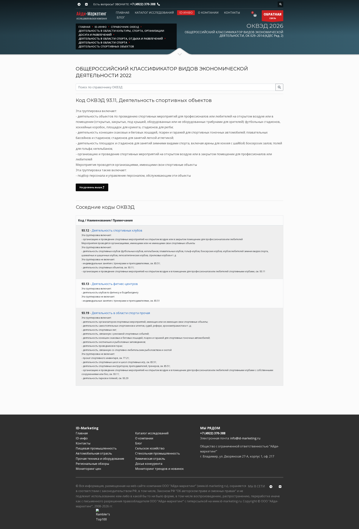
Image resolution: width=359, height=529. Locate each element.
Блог (121, 17)
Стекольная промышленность (157, 453)
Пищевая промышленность (96, 448)
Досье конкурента (148, 464)
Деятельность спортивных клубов (117, 230)
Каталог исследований (154, 12)
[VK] (86, 4)
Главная (122, 12)
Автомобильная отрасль (94, 453)
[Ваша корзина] (255, 15)
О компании (208, 12)
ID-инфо (186, 12)
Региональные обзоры (92, 464)
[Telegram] (79, 4)
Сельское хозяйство (150, 448)
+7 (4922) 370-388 (142, 4)
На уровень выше (91, 187)
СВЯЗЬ (272, 16)
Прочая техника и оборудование (100, 459)
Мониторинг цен (88, 469)
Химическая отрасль (150, 459)
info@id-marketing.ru (245, 438)
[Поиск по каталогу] (280, 4)
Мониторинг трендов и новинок (159, 469)
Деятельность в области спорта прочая (121, 313)
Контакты (232, 12)
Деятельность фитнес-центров (115, 284)
